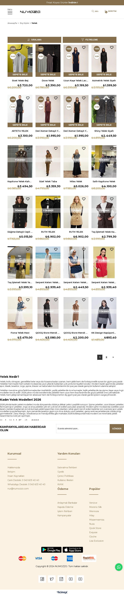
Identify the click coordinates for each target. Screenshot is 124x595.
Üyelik (60, 471)
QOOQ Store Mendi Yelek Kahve (76, 332)
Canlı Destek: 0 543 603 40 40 (23, 480)
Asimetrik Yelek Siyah (104, 80)
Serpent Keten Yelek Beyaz (48, 282)
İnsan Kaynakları (16, 476)
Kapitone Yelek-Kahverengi (20, 181)
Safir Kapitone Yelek (104, 181)
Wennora (94, 511)
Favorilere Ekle (27, 47)
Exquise (93, 532)
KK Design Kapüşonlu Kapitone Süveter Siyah (103, 332)
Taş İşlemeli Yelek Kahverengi (103, 232)
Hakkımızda (14, 467)
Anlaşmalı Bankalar (67, 502)
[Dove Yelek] (48, 60)
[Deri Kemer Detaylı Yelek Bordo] (48, 111)
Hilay (91, 515)
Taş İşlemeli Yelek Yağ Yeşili (20, 282)
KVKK (60, 484)
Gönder (116, 428)
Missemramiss (96, 519)
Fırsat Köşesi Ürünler (62, 2)
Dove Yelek (48, 80)
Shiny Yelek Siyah (104, 131)
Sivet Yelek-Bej (20, 80)
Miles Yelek (76, 181)
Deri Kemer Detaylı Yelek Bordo (48, 131)
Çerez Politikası (65, 476)
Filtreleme (91, 40)
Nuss (92, 524)
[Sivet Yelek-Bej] (20, 60)
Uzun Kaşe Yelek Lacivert (76, 80)
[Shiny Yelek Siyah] (103, 111)
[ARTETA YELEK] (20, 111)
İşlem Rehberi (64, 511)
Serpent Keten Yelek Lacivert (76, 282)
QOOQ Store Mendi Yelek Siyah (48, 332)
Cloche (92, 536)
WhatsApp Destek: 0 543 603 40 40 (26, 484)
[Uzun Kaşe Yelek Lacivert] (76, 60)
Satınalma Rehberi (67, 467)
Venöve (93, 502)
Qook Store (95, 528)
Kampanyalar (64, 515)
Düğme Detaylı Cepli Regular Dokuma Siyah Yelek (20, 232)
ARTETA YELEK (20, 131)
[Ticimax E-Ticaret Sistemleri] (62, 592)
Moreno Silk (95, 507)
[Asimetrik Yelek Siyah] (103, 60)
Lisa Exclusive (96, 540)
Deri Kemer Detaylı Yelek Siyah (76, 131)
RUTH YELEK (48, 232)
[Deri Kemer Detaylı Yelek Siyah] (76, 111)
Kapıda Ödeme (65, 507)
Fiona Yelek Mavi (20, 332)
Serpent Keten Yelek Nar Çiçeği (103, 282)
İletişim (11, 471)
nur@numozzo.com (18, 488)
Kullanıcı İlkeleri (65, 480)
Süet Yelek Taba (48, 181)
